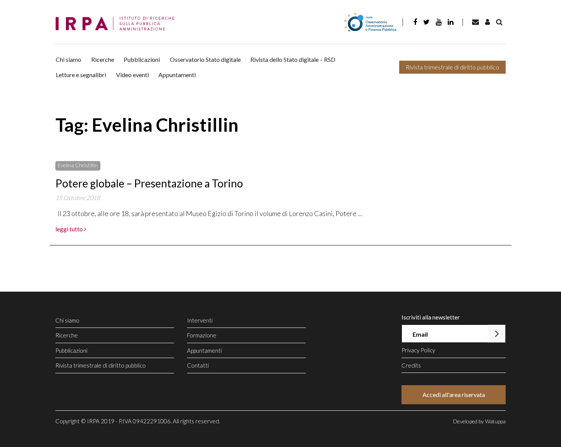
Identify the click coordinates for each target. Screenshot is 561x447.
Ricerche (102, 59)
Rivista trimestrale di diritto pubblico (452, 67)
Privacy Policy (418, 350)
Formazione (201, 335)
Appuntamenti (177, 74)
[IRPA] (117, 24)
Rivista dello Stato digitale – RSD (292, 59)
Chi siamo (68, 59)
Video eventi (132, 74)
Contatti (198, 365)
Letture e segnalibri (81, 74)
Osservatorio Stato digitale (205, 59)
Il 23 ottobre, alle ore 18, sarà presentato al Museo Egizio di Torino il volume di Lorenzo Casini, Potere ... (208, 213)
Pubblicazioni (142, 59)
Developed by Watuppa (479, 421)
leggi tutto (69, 228)
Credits (411, 365)
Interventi (200, 320)
